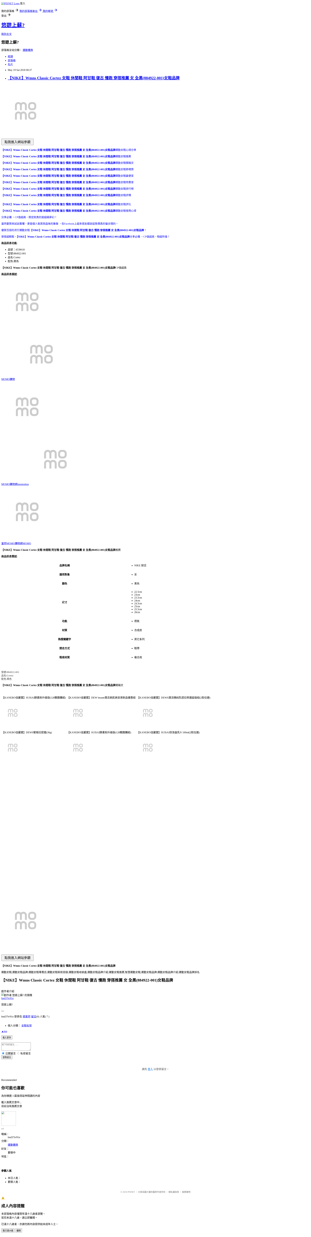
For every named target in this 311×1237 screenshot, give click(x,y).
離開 (19, 1230)
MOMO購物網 (9, 484)
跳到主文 (6, 34)
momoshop (23, 484)
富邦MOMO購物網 (12, 543)
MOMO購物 (8, 379)
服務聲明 (186, 1192)
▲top (4, 1031)
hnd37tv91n (7, 998)
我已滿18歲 (8, 1230)
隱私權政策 (173, 1192)
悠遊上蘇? (13, 25)
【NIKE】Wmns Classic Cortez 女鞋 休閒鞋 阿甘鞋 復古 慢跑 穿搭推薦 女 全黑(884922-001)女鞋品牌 (94, 78)
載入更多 (7, 1037)
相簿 (10, 56)
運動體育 (28, 50)
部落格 (12, 60)
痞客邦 (26, 1016)
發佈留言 (7, 1057)
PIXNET (131, 1192)
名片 (10, 64)
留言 (33, 1016)
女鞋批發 (26, 1025)
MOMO (27, 543)
